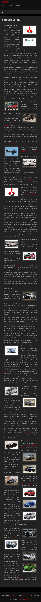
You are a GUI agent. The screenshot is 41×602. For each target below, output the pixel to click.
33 (13, 143)
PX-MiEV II (21, 577)
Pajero (26, 281)
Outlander (28, 433)
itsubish (7, 143)
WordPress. (27, 599)
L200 (35, 481)
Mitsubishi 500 (31, 179)
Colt (35, 483)
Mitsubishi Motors (31, 194)
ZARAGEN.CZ (12, 595)
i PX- (11, 143)
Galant (17, 265)
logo (14, 74)
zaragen (4, 2)
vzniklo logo (9, 49)
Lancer (24, 265)
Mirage (31, 547)
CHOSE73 (24, 595)
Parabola (20, 599)
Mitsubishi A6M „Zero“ (28, 151)
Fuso (5, 371)
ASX (5, 497)
